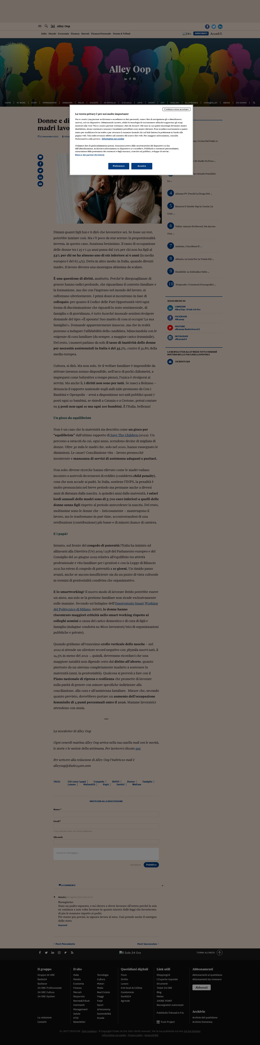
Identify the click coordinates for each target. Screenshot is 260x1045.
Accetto (142, 166)
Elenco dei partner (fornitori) (89, 155)
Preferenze (119, 166)
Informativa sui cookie (113, 139)
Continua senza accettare (176, 109)
